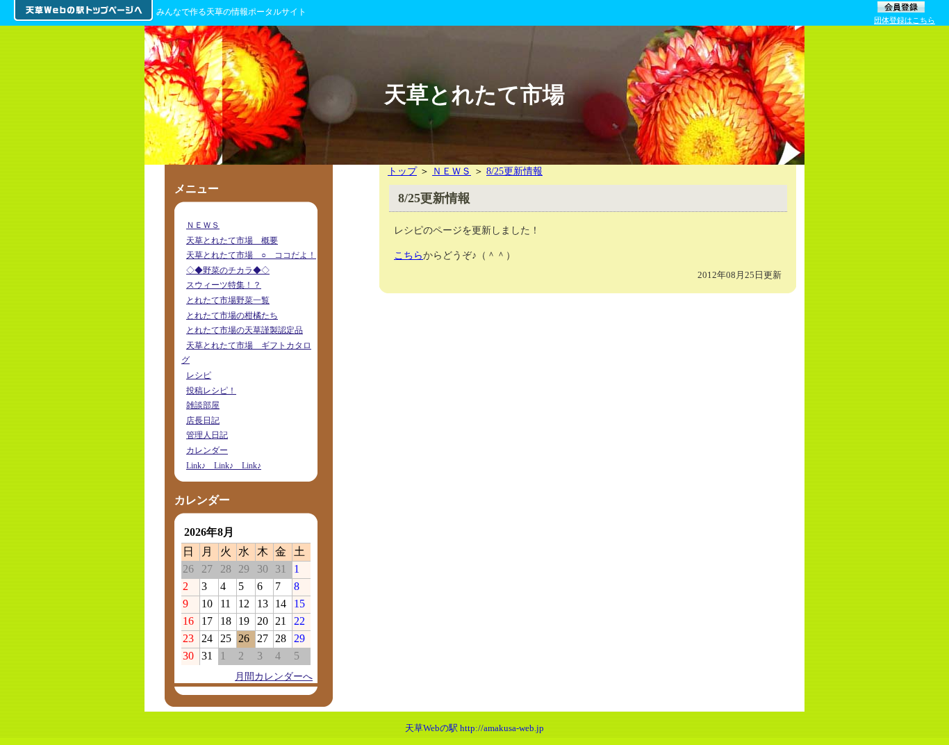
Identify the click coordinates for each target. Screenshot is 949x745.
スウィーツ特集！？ (223, 285)
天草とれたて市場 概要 (232, 240)
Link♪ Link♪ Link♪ (223, 465)
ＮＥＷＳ (451, 171)
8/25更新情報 (514, 171)
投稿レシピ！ (211, 390)
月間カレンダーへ (274, 676)
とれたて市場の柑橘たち (232, 315)
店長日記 (203, 420)
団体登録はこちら (904, 20)
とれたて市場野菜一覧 (228, 300)
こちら (408, 255)
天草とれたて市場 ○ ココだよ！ (251, 255)
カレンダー (207, 450)
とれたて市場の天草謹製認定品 (244, 330)
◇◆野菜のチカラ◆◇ (228, 270)
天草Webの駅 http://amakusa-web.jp (474, 728)
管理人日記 (207, 435)
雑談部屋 (203, 405)
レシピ (198, 375)
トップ (402, 171)
